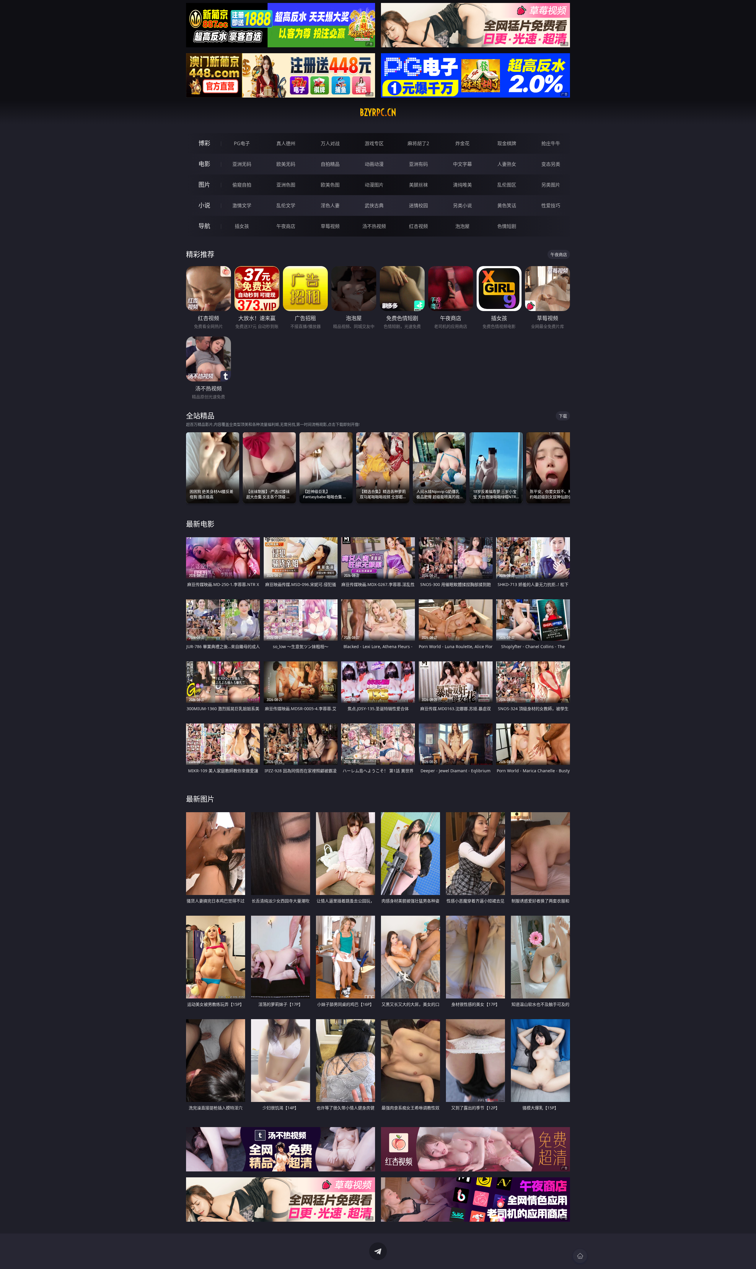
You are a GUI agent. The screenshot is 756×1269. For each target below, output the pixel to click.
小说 (204, 205)
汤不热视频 (374, 226)
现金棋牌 (506, 143)
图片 (204, 185)
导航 (204, 226)
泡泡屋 (462, 226)
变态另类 (550, 164)
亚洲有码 (418, 164)
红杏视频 (418, 226)
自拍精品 (330, 164)
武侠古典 (374, 205)
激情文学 (241, 205)
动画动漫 (374, 164)
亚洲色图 (285, 185)
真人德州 (285, 143)
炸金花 (462, 143)
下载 (563, 416)
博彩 (204, 143)
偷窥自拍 (241, 185)
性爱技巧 (550, 205)
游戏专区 (374, 143)
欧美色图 (330, 185)
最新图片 (200, 799)
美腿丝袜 (418, 185)
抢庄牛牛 (550, 143)
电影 (204, 164)
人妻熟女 (506, 164)
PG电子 (242, 143)
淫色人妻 (330, 205)
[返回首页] (580, 1256)
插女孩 (242, 226)
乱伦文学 (285, 205)
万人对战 (330, 143)
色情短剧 (506, 226)
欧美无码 (285, 164)
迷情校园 (418, 205)
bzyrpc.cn (378, 112)
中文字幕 (462, 164)
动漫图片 (374, 185)
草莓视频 (330, 226)
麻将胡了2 (418, 143)
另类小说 (462, 205)
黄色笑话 (506, 205)
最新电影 (200, 524)
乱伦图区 (506, 185)
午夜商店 (285, 226)
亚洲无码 (241, 164)
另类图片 (550, 185)
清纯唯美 (462, 185)
